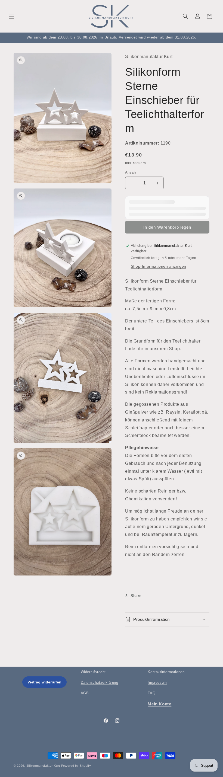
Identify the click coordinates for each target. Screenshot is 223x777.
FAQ (151, 693)
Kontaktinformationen (166, 672)
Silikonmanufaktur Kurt (43, 765)
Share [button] (136, 595)
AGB (85, 693)
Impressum (157, 682)
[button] (11, 16)
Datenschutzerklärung (99, 682)
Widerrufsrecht (93, 672)
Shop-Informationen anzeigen (158, 266)
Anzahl (131, 172)
